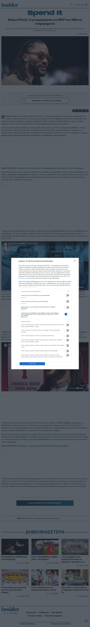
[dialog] (45, 313)
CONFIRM (32, 363)
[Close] (75, 261)
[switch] (67, 295)
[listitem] (45, 291)
